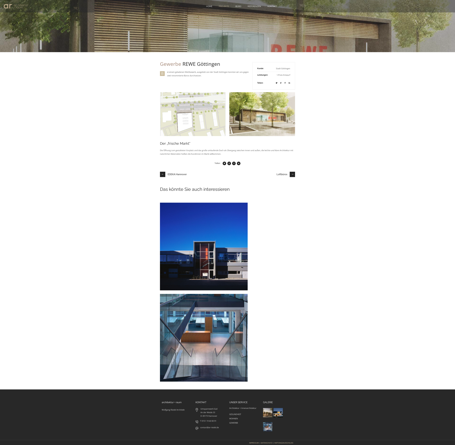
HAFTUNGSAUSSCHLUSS (283, 443)
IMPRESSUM (254, 443)
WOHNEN (233, 418)
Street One (172, 299)
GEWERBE (233, 423)
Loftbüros (171, 208)
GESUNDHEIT (235, 414)
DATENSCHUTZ (266, 443)
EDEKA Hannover (176, 201)
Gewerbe (168, 212)
